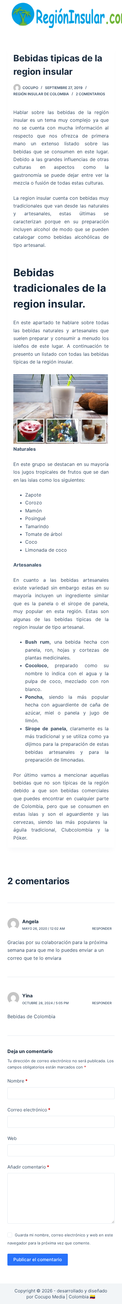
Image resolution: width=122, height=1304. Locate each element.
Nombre (17, 1081)
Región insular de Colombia (41, 94)
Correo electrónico (28, 1110)
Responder (102, 928)
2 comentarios (90, 94)
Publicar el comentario (37, 1259)
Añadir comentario (28, 1167)
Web (12, 1138)
